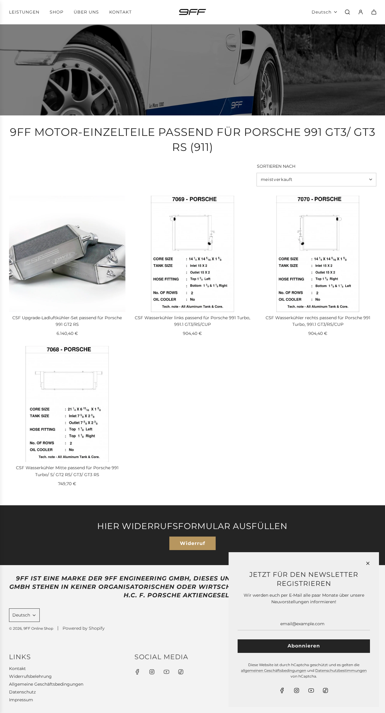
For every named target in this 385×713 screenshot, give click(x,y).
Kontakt (17, 668)
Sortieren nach (276, 166)
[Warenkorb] (373, 12)
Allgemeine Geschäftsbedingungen (46, 684)
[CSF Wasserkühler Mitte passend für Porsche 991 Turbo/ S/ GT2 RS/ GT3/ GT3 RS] (67, 404)
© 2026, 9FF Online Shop (31, 628)
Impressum (21, 699)
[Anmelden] (360, 12)
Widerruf (192, 543)
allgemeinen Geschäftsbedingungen (273, 670)
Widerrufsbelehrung (30, 676)
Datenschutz (22, 692)
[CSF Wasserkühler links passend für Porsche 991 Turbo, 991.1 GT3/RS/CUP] (192, 254)
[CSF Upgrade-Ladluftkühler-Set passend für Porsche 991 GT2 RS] (67, 254)
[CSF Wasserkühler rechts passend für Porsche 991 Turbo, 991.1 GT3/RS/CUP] (318, 254)
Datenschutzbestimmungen (341, 670)
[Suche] (347, 12)
